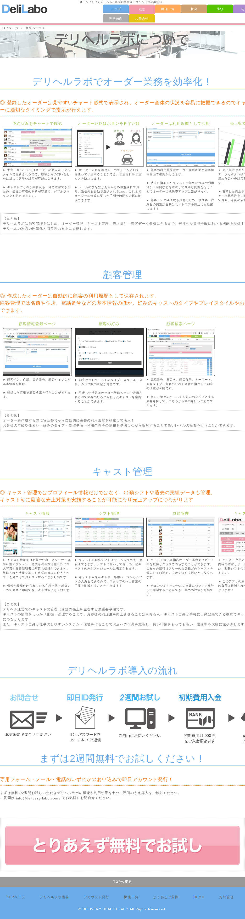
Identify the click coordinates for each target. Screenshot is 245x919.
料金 (194, 9)
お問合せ (142, 18)
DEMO (199, 897)
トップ (116, 9)
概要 (142, 9)
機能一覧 (168, 9)
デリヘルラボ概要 (54, 897)
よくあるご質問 (166, 897)
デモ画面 (115, 18)
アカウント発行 (96, 897)
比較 (220, 9)
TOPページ (9, 28)
